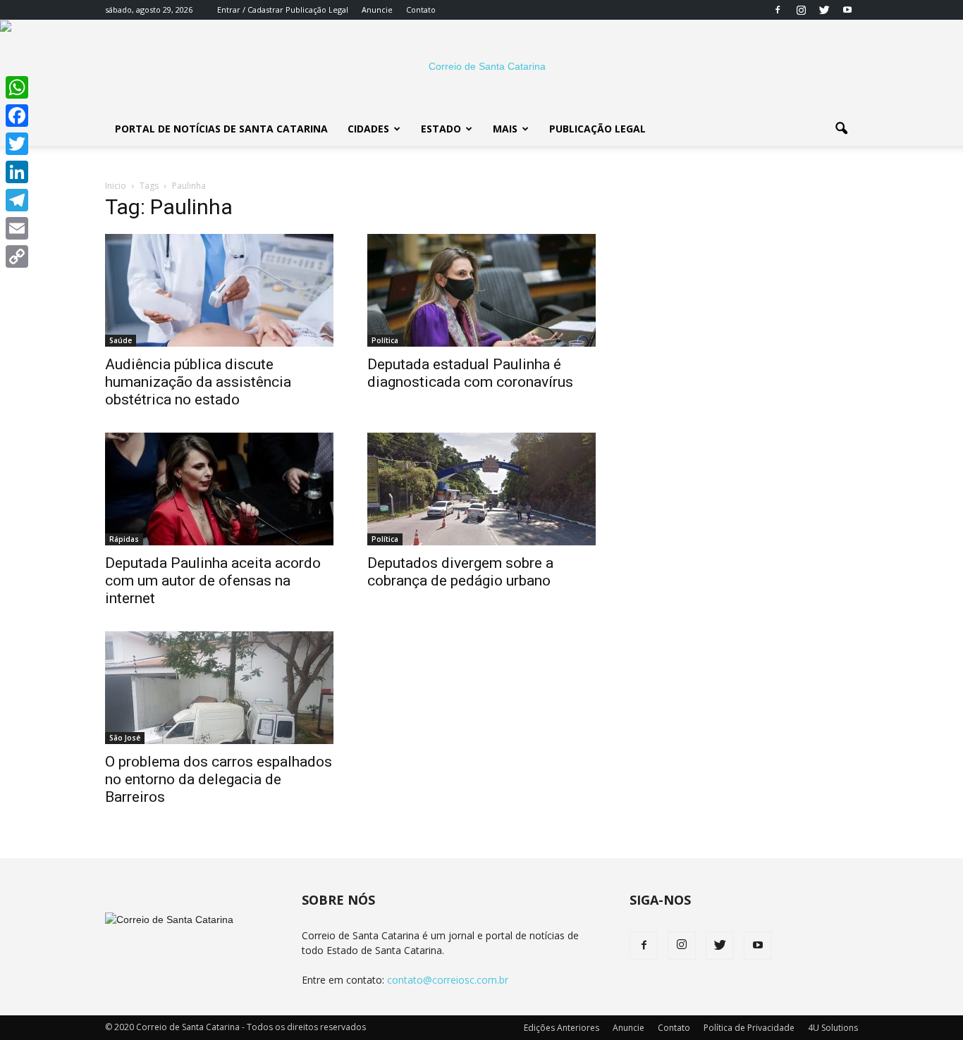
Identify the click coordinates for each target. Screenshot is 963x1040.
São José (124, 738)
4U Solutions (833, 1028)
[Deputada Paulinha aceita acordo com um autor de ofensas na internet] (219, 489)
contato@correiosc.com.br (447, 979)
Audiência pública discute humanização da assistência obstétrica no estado (198, 382)
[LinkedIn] (17, 172)
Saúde (120, 340)
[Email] (17, 228)
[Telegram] (17, 200)
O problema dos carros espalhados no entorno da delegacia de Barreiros (218, 779)
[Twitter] (824, 10)
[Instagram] (800, 10)
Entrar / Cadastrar (250, 9)
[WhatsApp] (17, 87)
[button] (841, 129)
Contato (421, 9)
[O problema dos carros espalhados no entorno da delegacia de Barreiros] (219, 687)
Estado (441, 128)
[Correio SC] (481, 66)
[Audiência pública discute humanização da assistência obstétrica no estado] (219, 290)
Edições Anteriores (561, 1028)
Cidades (368, 128)
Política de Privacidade (749, 1028)
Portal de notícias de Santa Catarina (221, 128)
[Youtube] (847, 10)
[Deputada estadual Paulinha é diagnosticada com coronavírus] (481, 290)
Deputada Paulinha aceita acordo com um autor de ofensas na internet (213, 581)
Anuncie (377, 9)
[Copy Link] (17, 256)
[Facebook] (777, 10)
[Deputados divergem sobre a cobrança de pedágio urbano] (481, 489)
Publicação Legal (315, 9)
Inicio (115, 186)
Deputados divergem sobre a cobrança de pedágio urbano (460, 572)
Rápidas (124, 539)
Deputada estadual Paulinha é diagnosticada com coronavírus (470, 373)
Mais (505, 128)
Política (385, 340)
